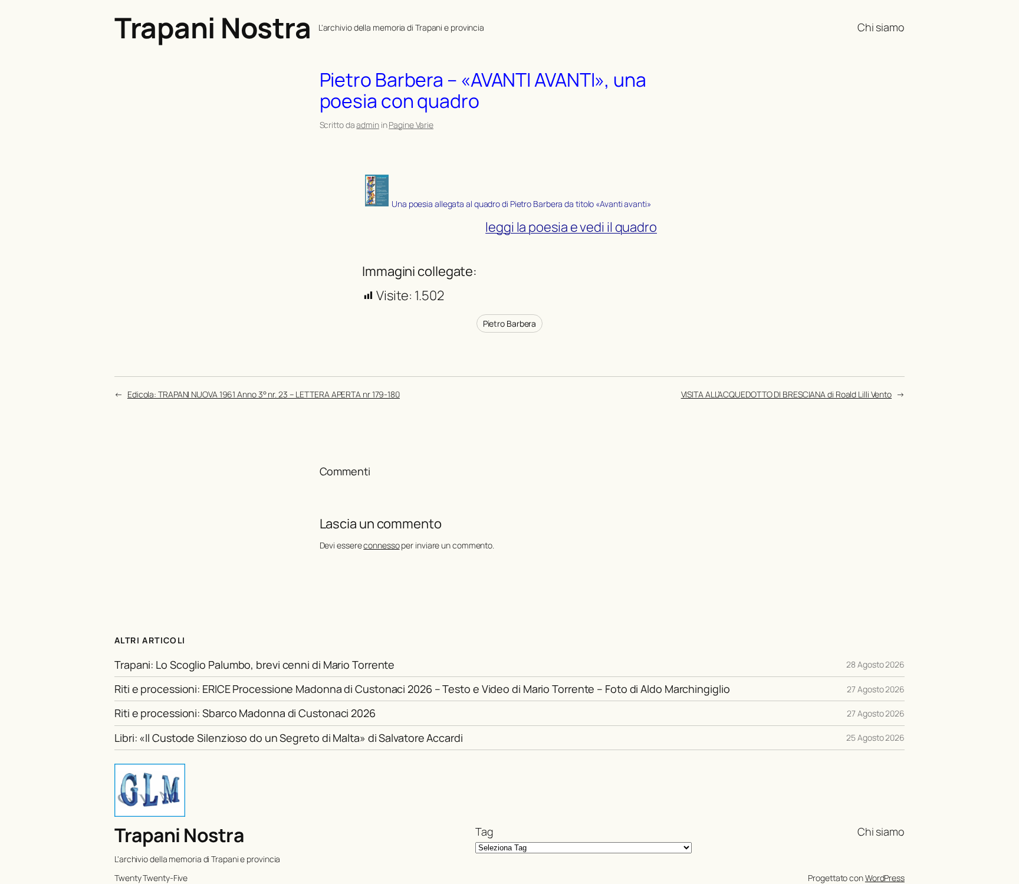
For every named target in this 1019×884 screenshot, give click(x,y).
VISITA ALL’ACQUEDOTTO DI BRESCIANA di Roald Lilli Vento (786, 394)
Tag (484, 831)
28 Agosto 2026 (875, 664)
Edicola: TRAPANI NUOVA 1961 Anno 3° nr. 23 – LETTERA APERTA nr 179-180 (263, 394)
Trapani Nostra (212, 27)
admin (367, 124)
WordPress (885, 877)
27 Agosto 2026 (876, 689)
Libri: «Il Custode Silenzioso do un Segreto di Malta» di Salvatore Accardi (288, 738)
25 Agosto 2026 (875, 737)
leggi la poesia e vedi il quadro (571, 227)
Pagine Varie (411, 124)
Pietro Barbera (510, 323)
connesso (381, 545)
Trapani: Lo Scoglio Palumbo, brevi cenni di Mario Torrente (254, 665)
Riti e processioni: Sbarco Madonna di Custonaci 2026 (245, 713)
